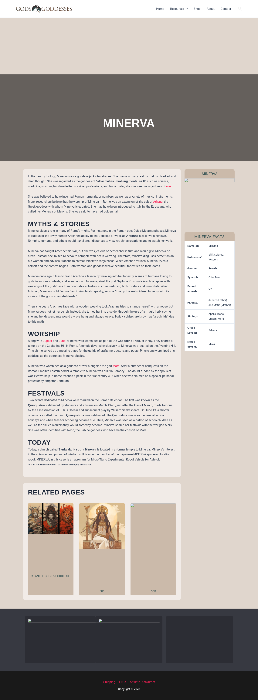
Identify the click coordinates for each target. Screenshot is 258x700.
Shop (197, 9)
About (211, 9)
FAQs (122, 682)
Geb (153, 591)
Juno (62, 341)
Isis (102, 591)
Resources (177, 9)
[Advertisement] (129, 46)
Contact (226, 9)
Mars (116, 366)
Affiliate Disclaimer (142, 682)
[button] (186, 8)
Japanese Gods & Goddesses (50, 576)
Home (160, 9)
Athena (158, 201)
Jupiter (48, 341)
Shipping (109, 682)
